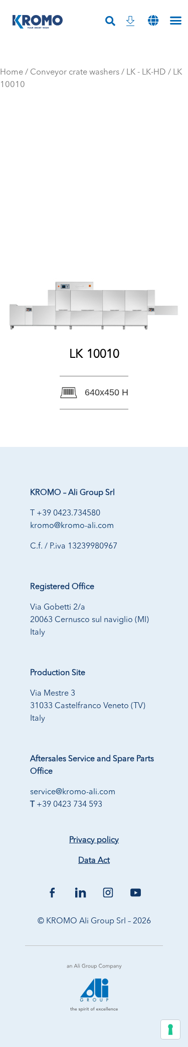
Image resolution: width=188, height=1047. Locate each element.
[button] (153, 20)
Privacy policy (94, 840)
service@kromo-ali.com (72, 792)
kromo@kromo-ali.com (72, 526)
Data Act (94, 861)
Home (11, 72)
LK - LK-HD (146, 72)
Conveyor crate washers (74, 72)
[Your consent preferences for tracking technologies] (170, 1029)
